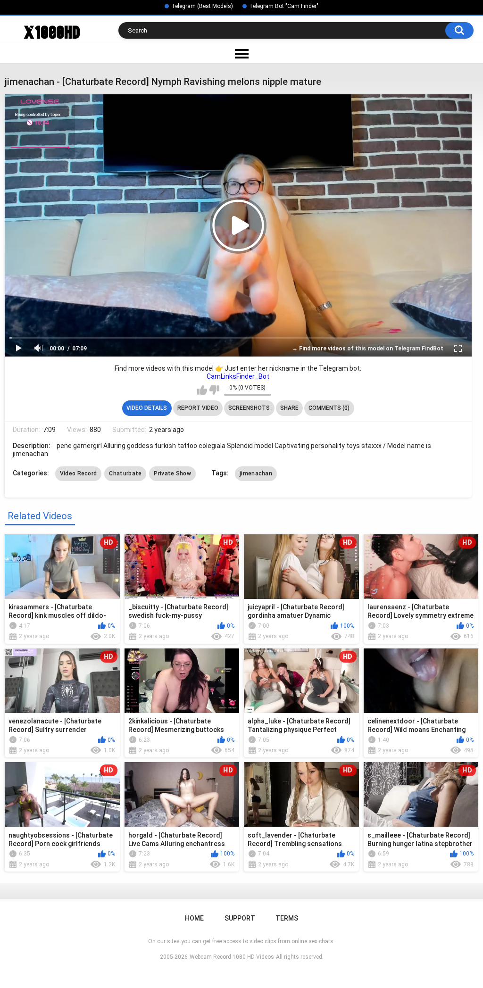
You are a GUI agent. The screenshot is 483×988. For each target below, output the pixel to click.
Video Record (78, 473)
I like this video (202, 390)
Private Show (172, 473)
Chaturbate (125, 473)
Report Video (197, 408)
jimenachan (256, 473)
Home (194, 918)
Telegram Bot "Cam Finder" (283, 6)
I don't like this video (214, 390)
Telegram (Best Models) (202, 6)
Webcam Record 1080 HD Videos (232, 957)
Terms (286, 918)
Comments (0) (329, 408)
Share (289, 408)
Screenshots (249, 408)
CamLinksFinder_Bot (238, 376)
